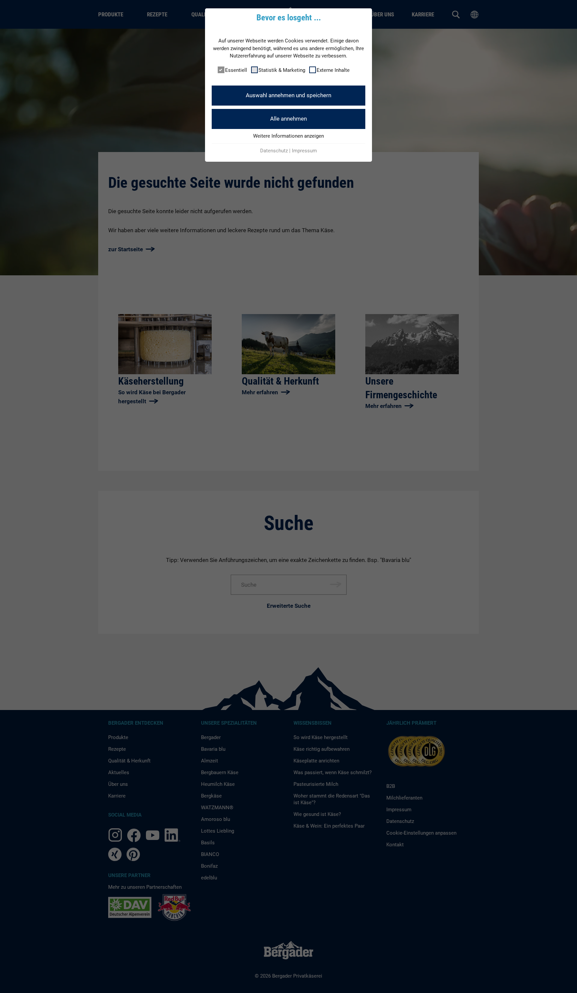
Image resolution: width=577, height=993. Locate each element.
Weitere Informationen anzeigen (288, 136)
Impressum (304, 151)
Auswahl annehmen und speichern (288, 95)
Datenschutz (274, 151)
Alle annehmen (288, 118)
